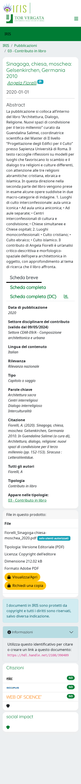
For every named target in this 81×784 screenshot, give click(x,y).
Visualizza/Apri (24, 577)
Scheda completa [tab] (28, 287)
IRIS (6, 45)
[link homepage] (16, 8)
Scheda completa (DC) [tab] (33, 296)
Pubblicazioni (25, 45)
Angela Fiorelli (21, 82)
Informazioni (22, 632)
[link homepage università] (25, 18)
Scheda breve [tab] (24, 277)
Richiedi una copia (27, 585)
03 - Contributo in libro (27, 50)
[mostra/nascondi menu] (76, 19)
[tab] (66, 296)
